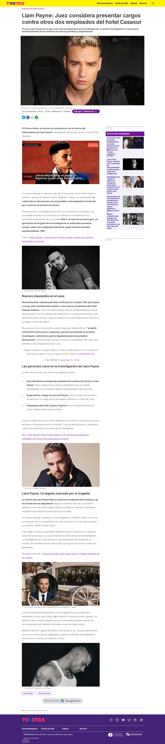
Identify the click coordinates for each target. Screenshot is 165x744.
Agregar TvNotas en (84, 111)
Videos (134, 3)
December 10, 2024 (69, 360)
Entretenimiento (105, 3)
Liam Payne (28, 693)
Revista (143, 3)
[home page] (15, 3)
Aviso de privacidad (31, 738)
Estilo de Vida (121, 3)
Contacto (25, 740)
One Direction (44, 693)
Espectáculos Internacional (33, 9)
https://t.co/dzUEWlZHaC (82, 354)
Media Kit (25, 742)
